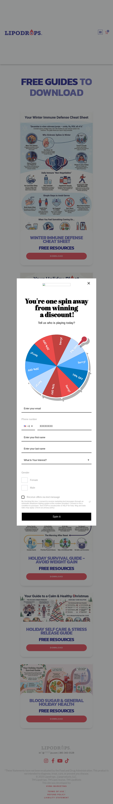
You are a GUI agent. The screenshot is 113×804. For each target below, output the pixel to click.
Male (32, 487)
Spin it (56, 516)
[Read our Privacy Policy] (90, 501)
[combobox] (28, 426)
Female (34, 480)
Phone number (29, 419)
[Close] (88, 283)
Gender (25, 472)
